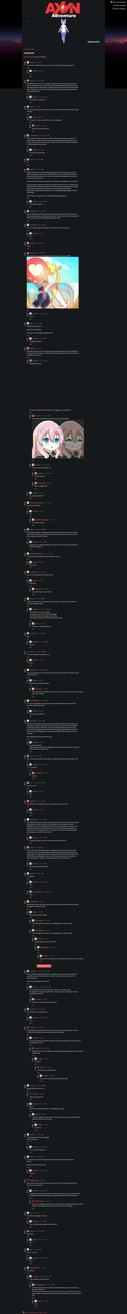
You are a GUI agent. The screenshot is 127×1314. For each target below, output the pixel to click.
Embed (45, 1312)
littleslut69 (33, 720)
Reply (28, 67)
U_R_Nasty (35, 1094)
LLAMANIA (33, 633)
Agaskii (32, 847)
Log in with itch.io (29, 57)
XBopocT (32, 529)
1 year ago (38, 62)
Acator (31, 1212)
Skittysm (32, 873)
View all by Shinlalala (33, 1312)
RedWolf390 (33, 211)
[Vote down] (25, 64)
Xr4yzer (32, 598)
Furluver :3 (32, 651)
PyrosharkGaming (34, 135)
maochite (32, 1134)
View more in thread (43, 966)
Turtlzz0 (32, 106)
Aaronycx (32, 80)
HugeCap (32, 1156)
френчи (32, 159)
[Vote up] (25, 62)
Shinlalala (34, 71)
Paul (31, 1249)
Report (41, 1312)
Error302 (32, 169)
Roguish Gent (33, 224)
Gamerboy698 (33, 572)
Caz (31, 756)
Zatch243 (32, 1027)
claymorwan (33, 971)
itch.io (26, 1312)
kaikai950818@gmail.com (36, 502)
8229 (31, 323)
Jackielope (32, 1009)
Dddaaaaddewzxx (34, 901)
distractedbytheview (37, 891)
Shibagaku (32, 1231)
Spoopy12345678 (34, 700)
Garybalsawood (41, 483)
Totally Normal (33, 819)
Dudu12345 (33, 801)
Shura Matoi (33, 253)
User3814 (32, 243)
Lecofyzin (32, 1085)
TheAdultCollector (34, 1180)
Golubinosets (33, 670)
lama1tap (32, 62)
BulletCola (32, 348)
